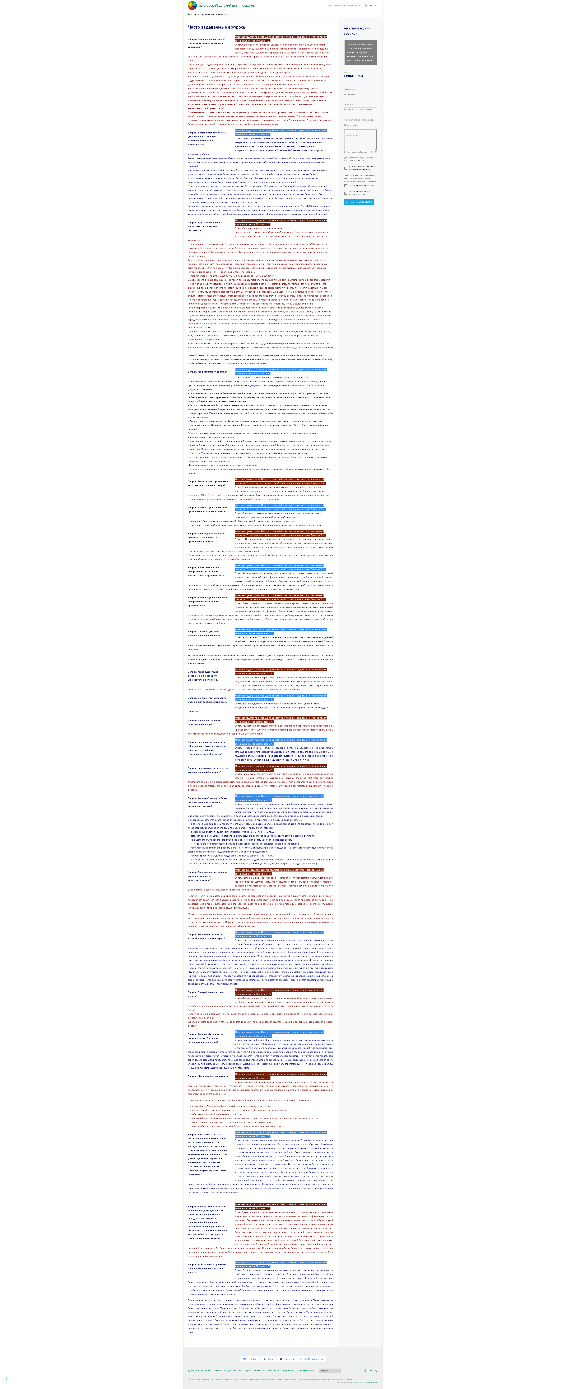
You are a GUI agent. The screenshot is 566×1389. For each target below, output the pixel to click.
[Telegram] (376, 5)
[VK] (371, 5)
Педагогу (287, 1370)
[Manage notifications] (6, 1378)
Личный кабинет (306, 1370)
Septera (357, 1382)
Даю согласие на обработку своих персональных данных (359, 159)
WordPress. (371, 1382)
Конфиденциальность (228, 1370)
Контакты (273, 1370)
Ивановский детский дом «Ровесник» (227, 6)
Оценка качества (255, 1370)
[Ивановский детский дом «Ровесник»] (192, 5)
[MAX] (365, 5)
